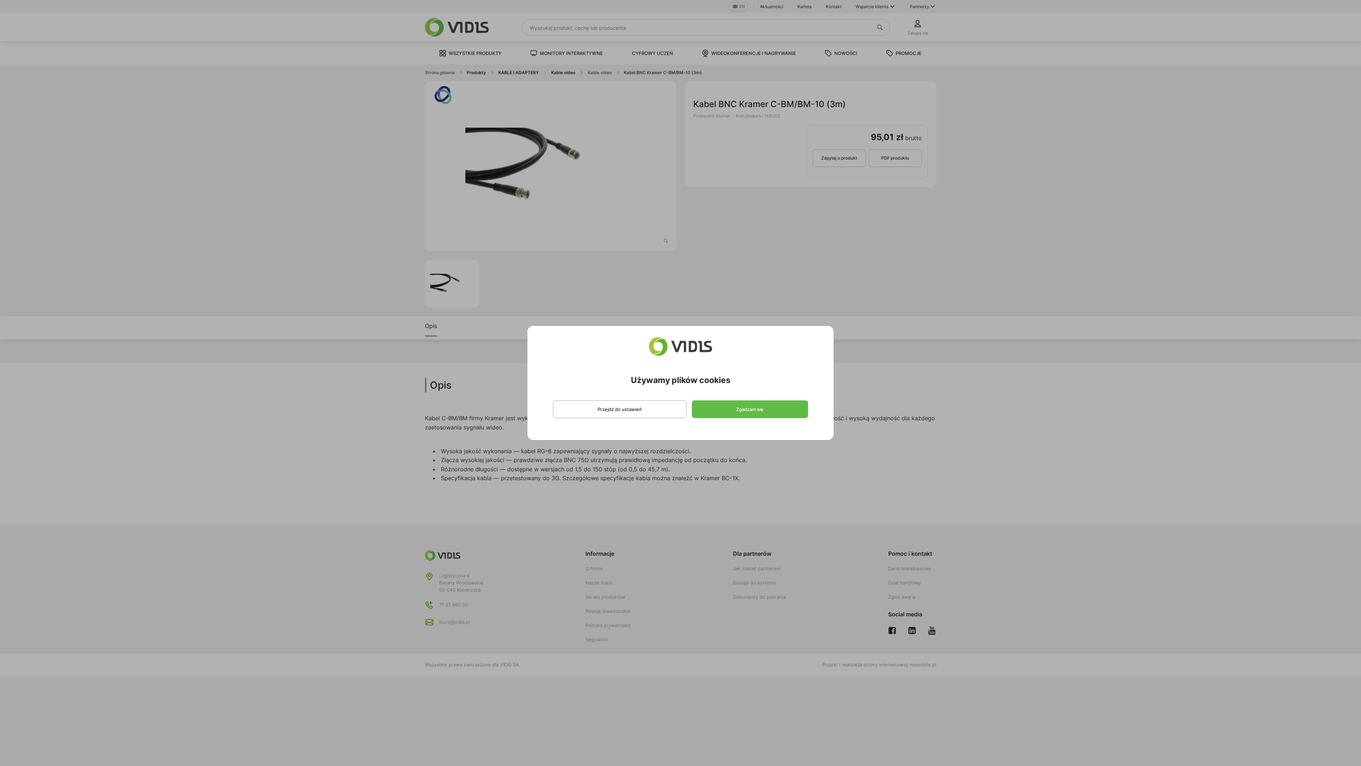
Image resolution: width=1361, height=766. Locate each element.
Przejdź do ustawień (620, 409)
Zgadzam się (749, 409)
